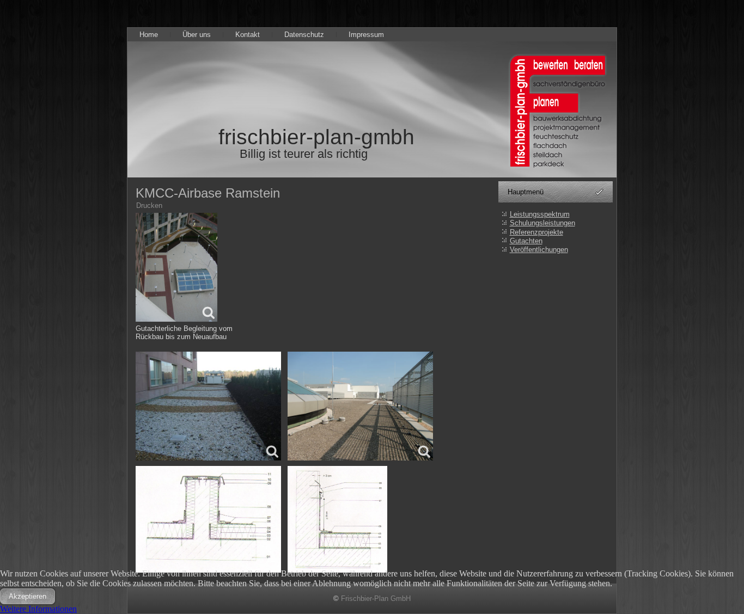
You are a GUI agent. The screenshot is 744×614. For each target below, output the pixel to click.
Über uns (196, 34)
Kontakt (247, 34)
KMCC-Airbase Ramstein (208, 193)
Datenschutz (304, 34)
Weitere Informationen (38, 608)
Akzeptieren (27, 596)
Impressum (366, 34)
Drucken (149, 205)
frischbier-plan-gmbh (316, 137)
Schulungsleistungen (542, 223)
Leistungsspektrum (540, 214)
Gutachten (526, 241)
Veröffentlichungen (539, 249)
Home (148, 34)
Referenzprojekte (536, 232)
